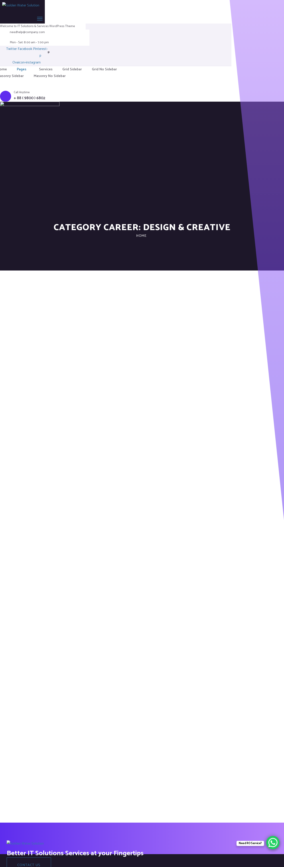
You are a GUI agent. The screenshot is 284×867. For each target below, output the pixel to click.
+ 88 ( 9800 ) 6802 (29, 98)
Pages (21, 69)
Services (46, 69)
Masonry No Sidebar (50, 76)
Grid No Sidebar (104, 69)
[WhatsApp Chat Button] (273, 842)
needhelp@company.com (27, 32)
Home (141, 236)
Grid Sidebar (72, 69)
